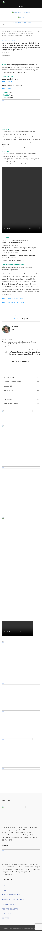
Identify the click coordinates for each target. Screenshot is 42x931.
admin (10, 52)
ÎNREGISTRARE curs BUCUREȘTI (12, 298)
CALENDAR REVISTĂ (9, 904)
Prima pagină (6, 31)
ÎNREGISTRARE (7, 81)
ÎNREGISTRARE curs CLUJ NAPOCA (13, 302)
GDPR (4, 890)
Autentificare (17, 22)
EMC (3, 886)
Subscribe (29, 4)
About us (12, 4)
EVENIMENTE (5, 40)
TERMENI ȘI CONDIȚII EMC (11, 895)
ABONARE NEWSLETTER (10, 909)
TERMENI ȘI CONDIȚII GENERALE (13, 899)
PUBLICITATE (6, 913)
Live (13, 40)
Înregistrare (26, 22)
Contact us (21, 4)
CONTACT (5, 918)
